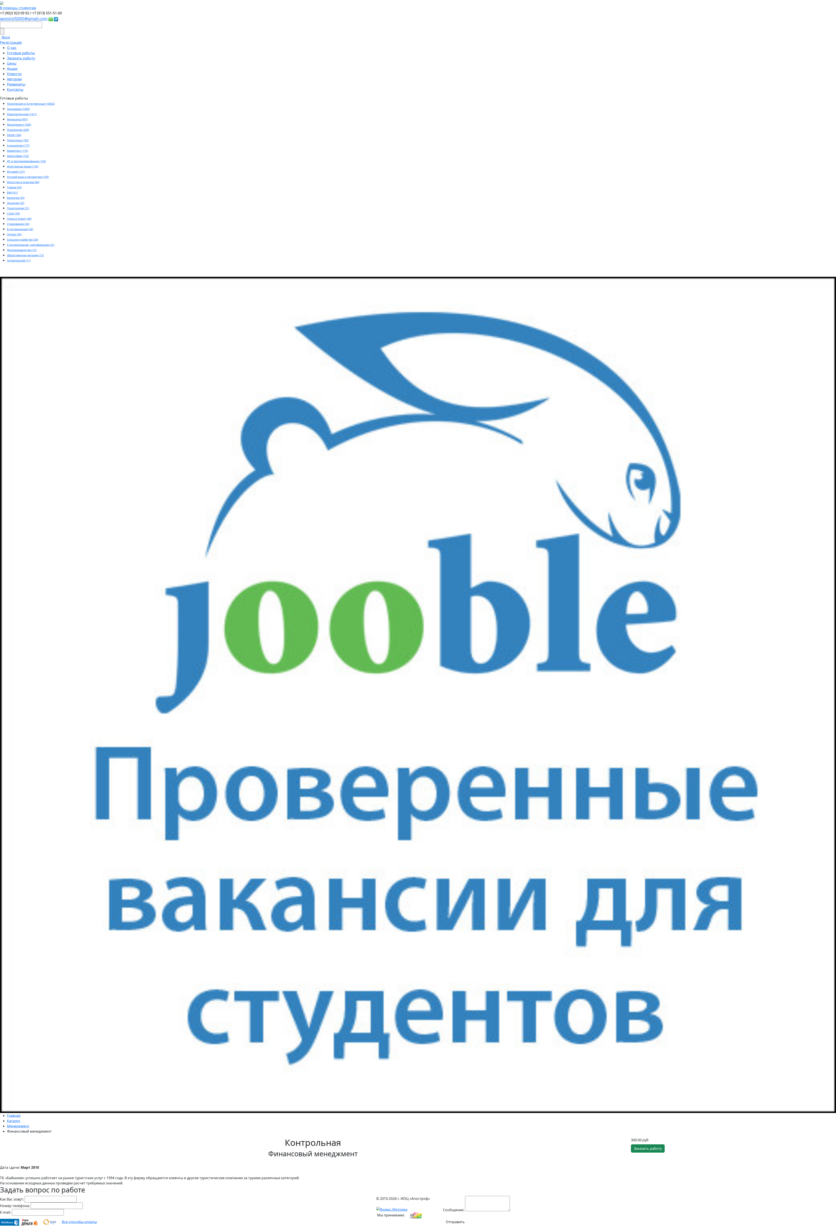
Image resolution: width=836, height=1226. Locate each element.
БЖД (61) (12, 192)
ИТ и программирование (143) (26, 161)
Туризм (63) (14, 187)
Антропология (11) (19, 260)
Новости (14, 73)
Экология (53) (15, 203)
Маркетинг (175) (17, 151)
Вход (6, 37)
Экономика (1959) (18, 109)
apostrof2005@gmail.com (24, 18)
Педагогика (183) (18, 140)
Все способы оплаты (79, 1221)
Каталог (13, 1120)
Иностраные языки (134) (23, 166)
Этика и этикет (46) (19, 219)
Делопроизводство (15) (22, 250)
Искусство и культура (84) (23, 182)
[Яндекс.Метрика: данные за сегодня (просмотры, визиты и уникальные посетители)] (391, 1209)
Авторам (14, 79)
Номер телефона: (15, 1205)
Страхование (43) (18, 224)
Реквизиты (16, 84)
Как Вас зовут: (12, 1199)
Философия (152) (18, 156)
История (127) (16, 172)
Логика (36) (14, 234)
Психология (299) (18, 130)
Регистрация (11, 42)
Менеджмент (18, 1126)
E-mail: (5, 1212)
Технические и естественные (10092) (31, 104)
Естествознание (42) (20, 229)
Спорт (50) (13, 213)
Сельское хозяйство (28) (22, 239)
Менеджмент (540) (19, 125)
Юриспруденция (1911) (22, 114)
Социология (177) (18, 145)
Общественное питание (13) (25, 255)
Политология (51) (18, 208)
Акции (12, 68)
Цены (11, 63)
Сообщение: (453, 1209)
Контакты (15, 89)
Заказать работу (21, 58)
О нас (12, 47)
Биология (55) (16, 198)
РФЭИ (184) (14, 135)
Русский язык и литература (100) (28, 177)
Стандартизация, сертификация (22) (30, 245)
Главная (13, 1115)
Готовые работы (21, 53)
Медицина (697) (17, 119)
